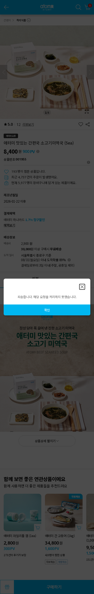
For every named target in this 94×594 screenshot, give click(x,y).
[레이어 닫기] (82, 287)
